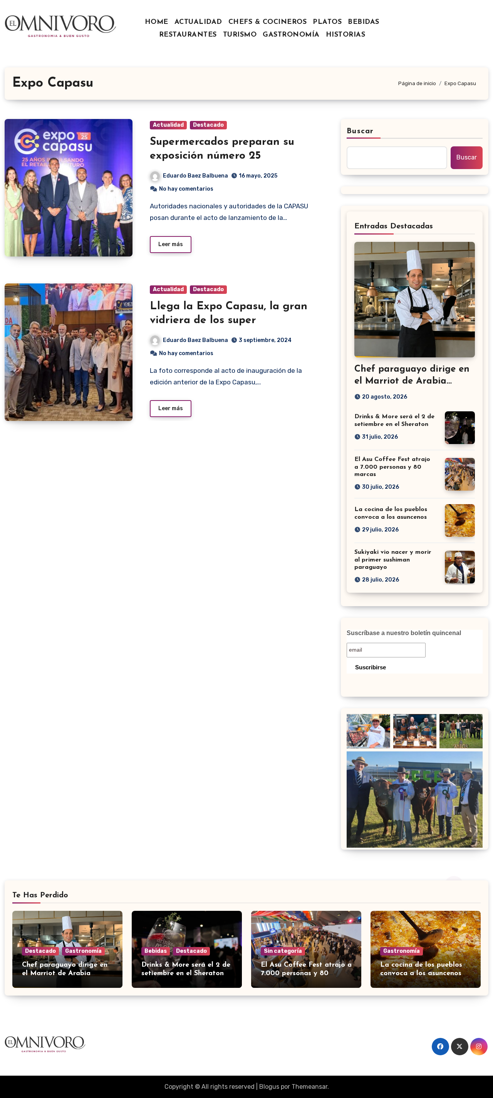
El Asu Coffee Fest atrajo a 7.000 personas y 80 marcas (392, 466)
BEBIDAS (363, 22)
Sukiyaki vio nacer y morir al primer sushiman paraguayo (392, 559)
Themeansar (309, 1086)
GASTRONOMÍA (291, 35)
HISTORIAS (346, 35)
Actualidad (168, 125)
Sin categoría (283, 951)
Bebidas (155, 951)
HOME (156, 22)
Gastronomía (83, 951)
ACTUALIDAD (198, 22)
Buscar (360, 131)
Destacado (208, 125)
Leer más (170, 244)
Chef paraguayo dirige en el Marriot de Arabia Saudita (412, 381)
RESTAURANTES (188, 35)
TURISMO (240, 35)
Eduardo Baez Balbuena (195, 176)
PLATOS (327, 22)
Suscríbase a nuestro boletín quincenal (404, 633)
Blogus (269, 1086)
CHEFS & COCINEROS (267, 22)
